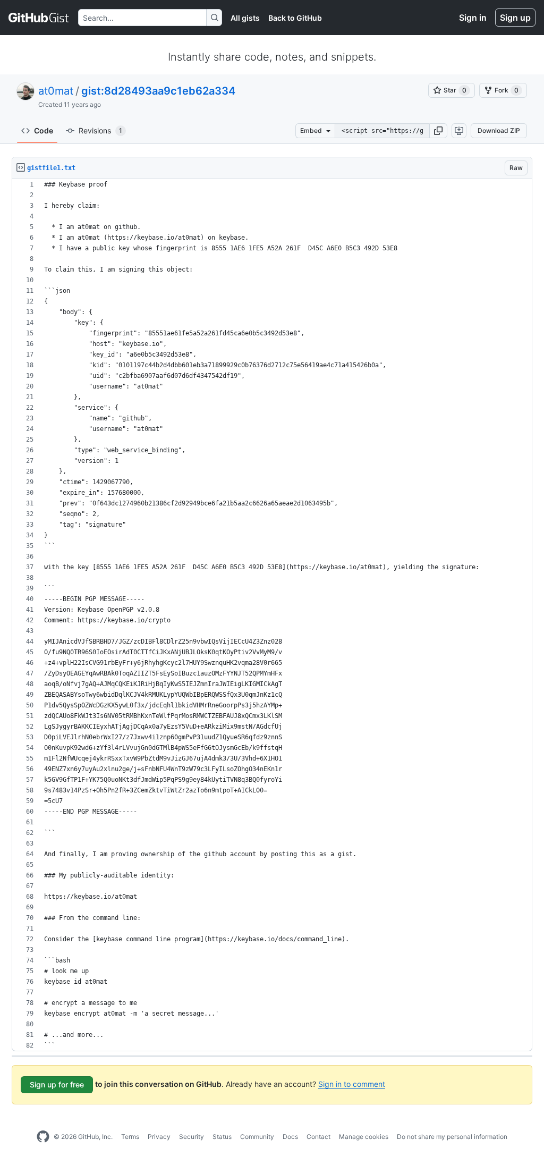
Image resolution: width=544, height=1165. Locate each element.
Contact (318, 1137)
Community (257, 1137)
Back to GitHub (295, 17)
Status (222, 1137)
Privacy (159, 1137)
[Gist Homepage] (39, 17)
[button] (438, 130)
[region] (272, 615)
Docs (290, 1137)
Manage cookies (363, 1137)
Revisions (100, 130)
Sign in (473, 17)
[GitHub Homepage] (43, 1137)
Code (43, 130)
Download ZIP (499, 130)
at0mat (55, 91)
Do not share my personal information (452, 1137)
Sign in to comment (351, 1083)
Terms (130, 1137)
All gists (245, 17)
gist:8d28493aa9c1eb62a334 (158, 91)
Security (191, 1137)
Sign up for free (57, 1084)
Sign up (515, 17)
